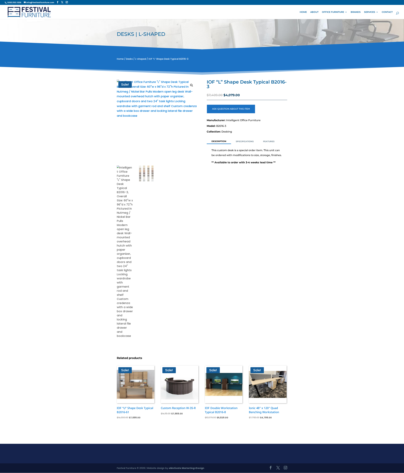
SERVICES (369, 12)
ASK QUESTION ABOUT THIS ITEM (231, 108)
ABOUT (314, 12)
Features (268, 141)
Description (218, 141)
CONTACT (387, 12)
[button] (191, 85)
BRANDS (356, 12)
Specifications (245, 141)
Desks (129, 58)
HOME (303, 12)
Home (120, 58)
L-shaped (140, 58)
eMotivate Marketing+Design (186, 468)
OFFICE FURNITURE (333, 12)
